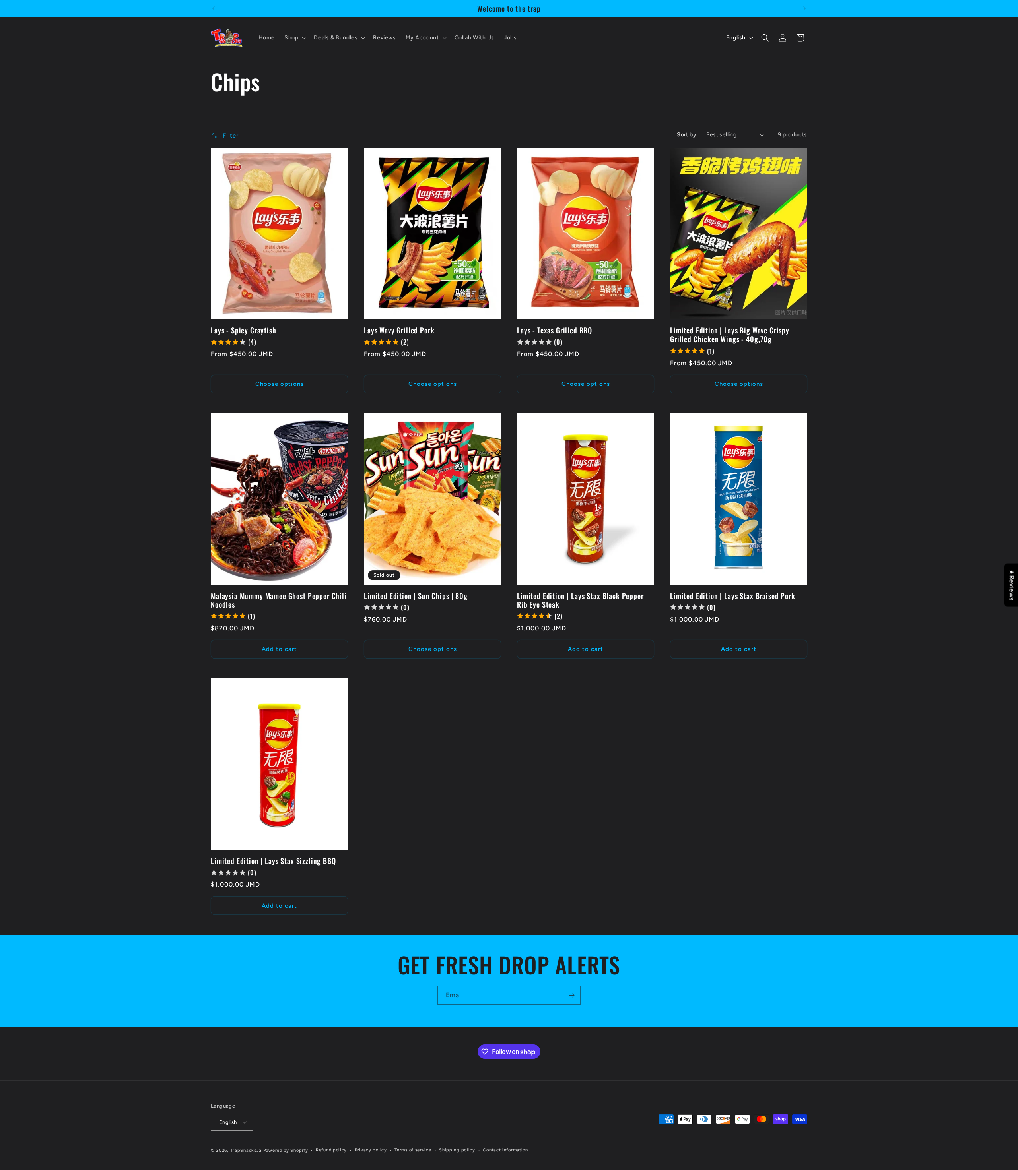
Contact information (505, 1149)
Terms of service (412, 1149)
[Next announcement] (804, 8)
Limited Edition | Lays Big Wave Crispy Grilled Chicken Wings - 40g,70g (729, 334)
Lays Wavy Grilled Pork (399, 330)
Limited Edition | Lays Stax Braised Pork (732, 595)
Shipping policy (457, 1149)
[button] (294, 37)
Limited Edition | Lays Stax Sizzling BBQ (273, 860)
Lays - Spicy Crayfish (243, 330)
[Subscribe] (571, 995)
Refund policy (331, 1149)
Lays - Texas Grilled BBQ (554, 330)
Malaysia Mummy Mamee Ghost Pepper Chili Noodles (279, 600)
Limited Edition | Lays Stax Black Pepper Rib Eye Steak (580, 600)
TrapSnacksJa (246, 1150)
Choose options (279, 383)
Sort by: (687, 134)
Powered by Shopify (285, 1150)
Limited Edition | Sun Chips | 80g (416, 595)
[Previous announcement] (213, 8)
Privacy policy (371, 1149)
